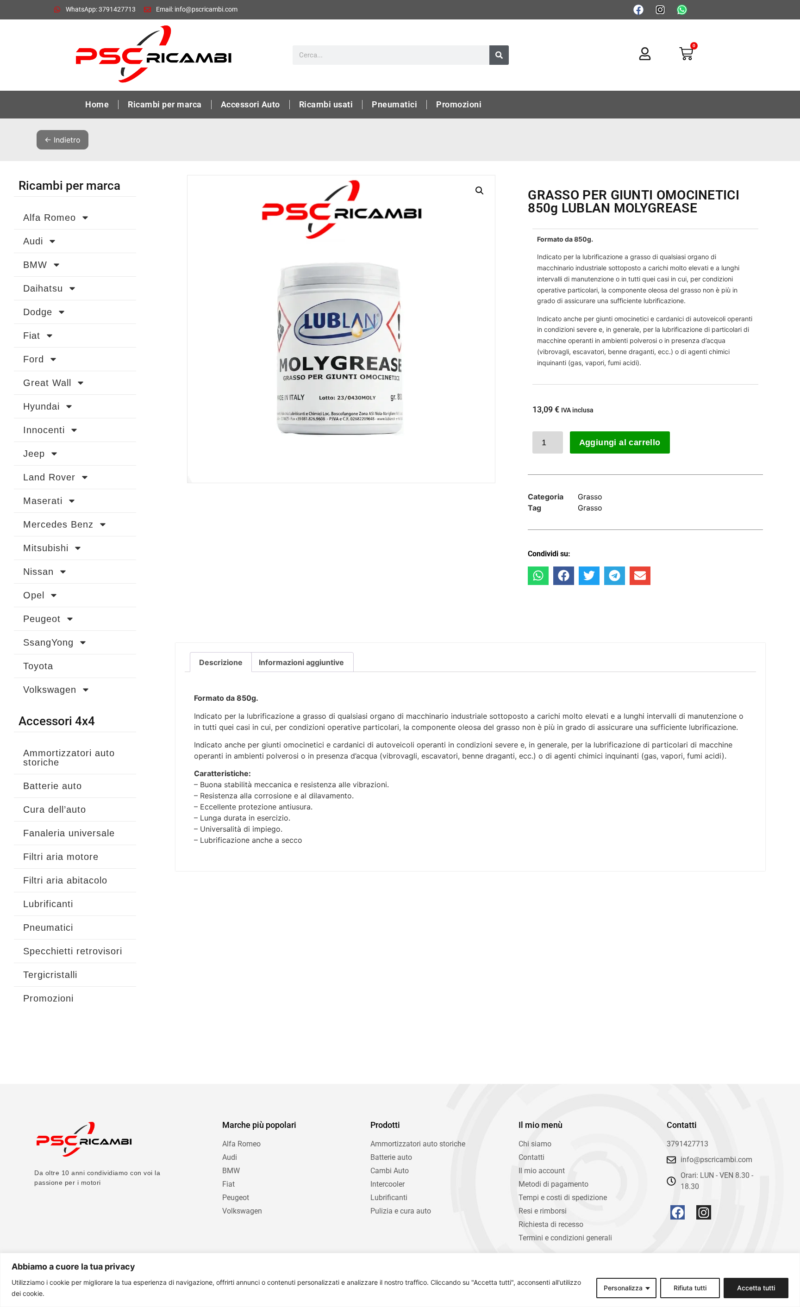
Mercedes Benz (58, 524)
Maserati (42, 501)
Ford (33, 359)
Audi (33, 241)
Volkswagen (49, 690)
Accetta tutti (756, 1288)
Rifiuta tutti (690, 1288)
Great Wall (47, 383)
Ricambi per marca (165, 104)
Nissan (38, 571)
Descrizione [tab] (221, 662)
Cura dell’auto (54, 809)
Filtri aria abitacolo (65, 880)
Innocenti (44, 430)
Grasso (590, 496)
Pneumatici (394, 104)
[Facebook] (638, 10)
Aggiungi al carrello (620, 442)
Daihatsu (43, 288)
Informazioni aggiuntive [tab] (301, 662)
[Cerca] (499, 55)
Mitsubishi (46, 548)
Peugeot (42, 619)
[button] (479, 190)
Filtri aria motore (61, 857)
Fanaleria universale (69, 833)
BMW (35, 265)
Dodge (37, 312)
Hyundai (41, 406)
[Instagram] (660, 10)
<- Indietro (62, 139)
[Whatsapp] (682, 10)
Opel (33, 595)
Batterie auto (52, 786)
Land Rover (49, 477)
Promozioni (458, 104)
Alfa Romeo (49, 217)
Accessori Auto (250, 104)
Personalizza (623, 1288)
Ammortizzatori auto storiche (69, 757)
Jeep (34, 453)
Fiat (31, 335)
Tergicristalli (50, 975)
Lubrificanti (48, 904)
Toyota (38, 666)
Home (97, 104)
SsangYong (48, 642)
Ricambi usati (326, 104)
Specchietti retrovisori (72, 951)
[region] (400, 1280)
